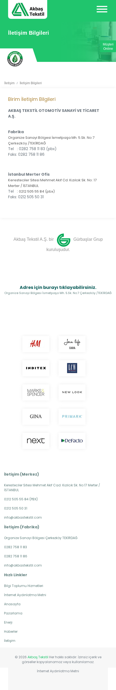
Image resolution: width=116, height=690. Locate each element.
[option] (15, 58)
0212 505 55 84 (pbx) (37, 191)
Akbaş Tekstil (38, 657)
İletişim (9, 83)
